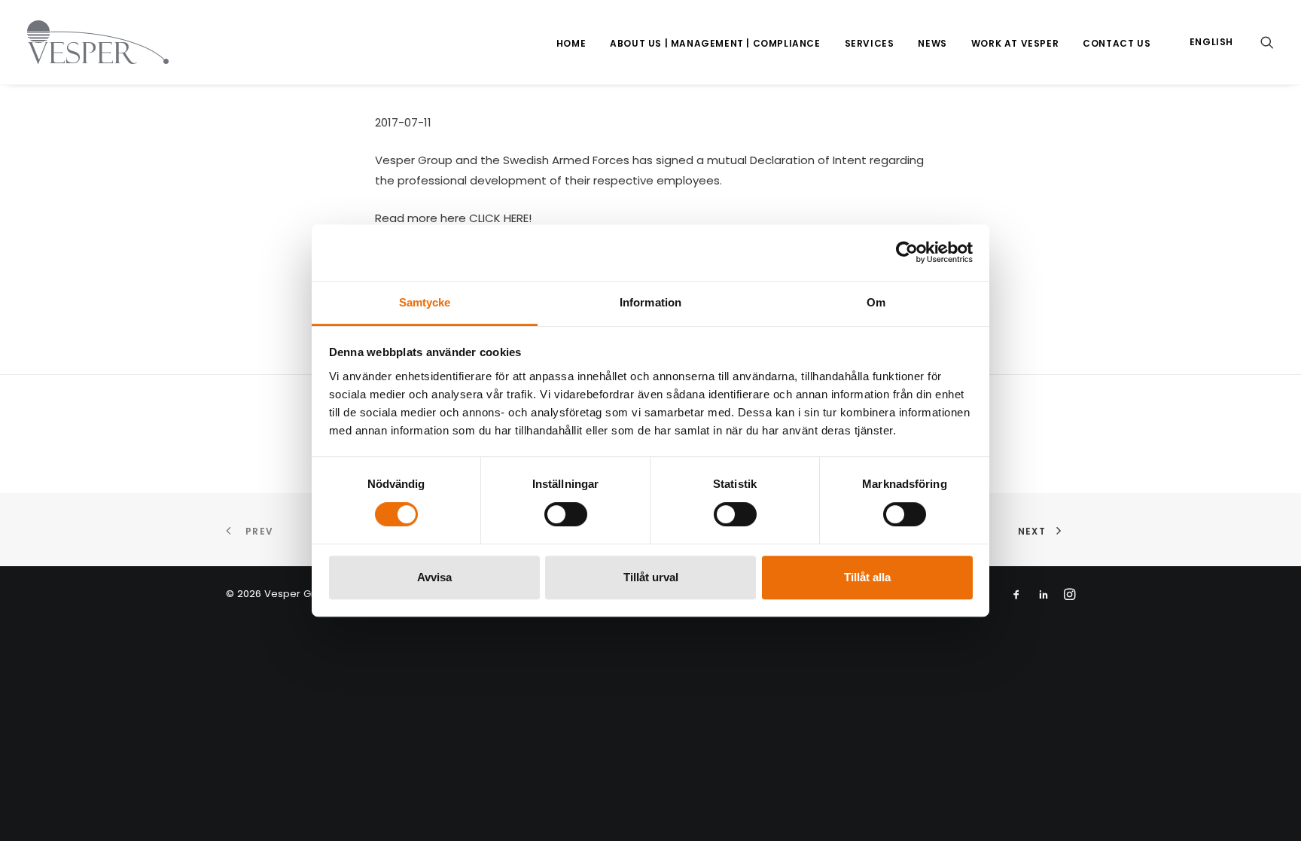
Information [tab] (650, 302)
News (932, 43)
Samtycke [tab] (425, 302)
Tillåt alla (867, 577)
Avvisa (434, 577)
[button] (1267, 42)
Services (869, 43)
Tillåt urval (650, 577)
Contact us (1116, 43)
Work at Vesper (1015, 43)
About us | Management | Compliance (715, 43)
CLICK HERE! (500, 218)
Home (571, 43)
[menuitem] (571, 44)
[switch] (565, 514)
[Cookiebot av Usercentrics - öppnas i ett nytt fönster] (907, 252)
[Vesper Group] (98, 42)
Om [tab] (876, 302)
